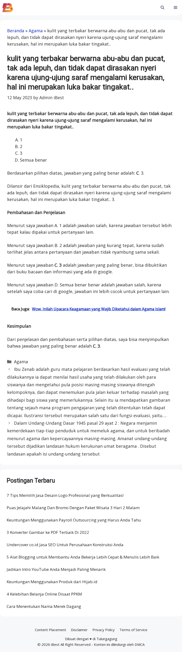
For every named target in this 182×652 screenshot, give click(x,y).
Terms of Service (133, 629)
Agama (36, 30)
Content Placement (50, 629)
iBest (55, 644)
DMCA (140, 644)
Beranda (15, 30)
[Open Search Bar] (162, 7)
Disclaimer (79, 629)
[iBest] (7, 7)
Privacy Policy (103, 629)
